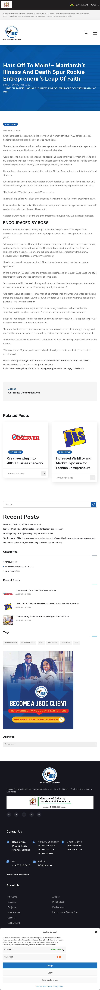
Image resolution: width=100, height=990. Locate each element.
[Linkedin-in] (9, 814)
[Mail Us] (34, 861)
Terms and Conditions (44, 986)
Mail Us (41, 861)
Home (6, 85)
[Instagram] (39, 814)
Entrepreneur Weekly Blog (17, 566)
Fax (13, 861)
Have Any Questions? (48, 841)
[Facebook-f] (16, 814)
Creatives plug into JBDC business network (25, 460)
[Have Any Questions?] (34, 842)
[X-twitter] (24, 814)
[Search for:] (50, 504)
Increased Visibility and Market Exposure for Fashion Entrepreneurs (73, 463)
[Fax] (8, 861)
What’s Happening (21, 85)
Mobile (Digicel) (74, 841)
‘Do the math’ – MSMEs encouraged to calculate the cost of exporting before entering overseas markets (49, 538)
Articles (8, 562)
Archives (9, 736)
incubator (52, 643)
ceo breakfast (28, 643)
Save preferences (50, 980)
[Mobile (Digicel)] (62, 842)
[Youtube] (31, 814)
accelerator (11, 643)
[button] (96, 932)
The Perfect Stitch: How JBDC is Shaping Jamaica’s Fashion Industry (33, 542)
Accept (50, 965)
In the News (10, 124)
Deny (50, 972)
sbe (76, 643)
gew (41, 643)
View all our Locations (18, 874)
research (66, 643)
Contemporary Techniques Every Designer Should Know (28, 533)
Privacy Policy (58, 986)
